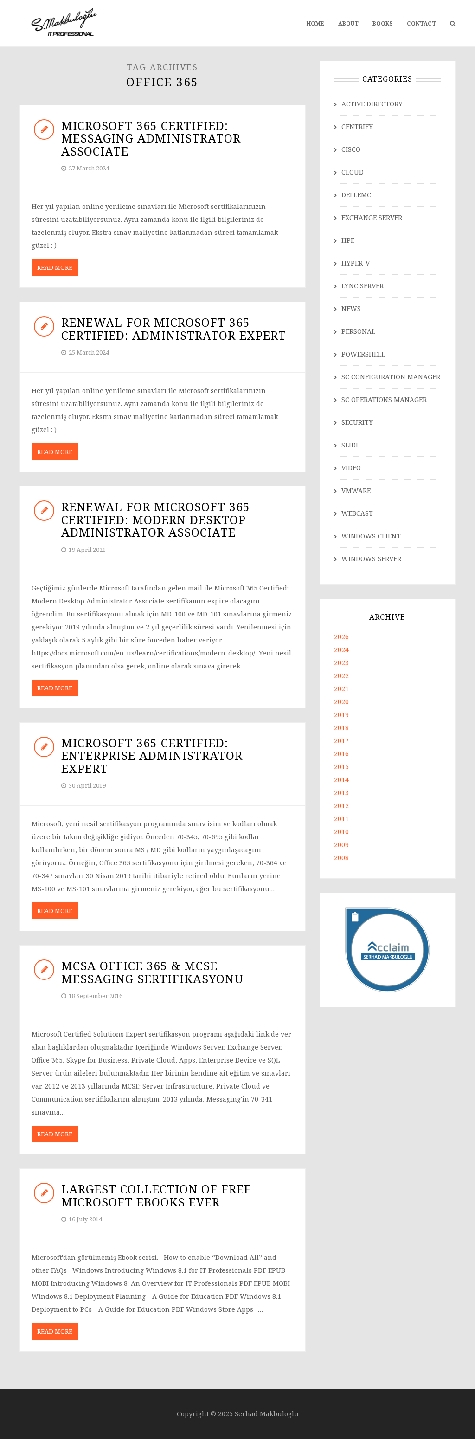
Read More (54, 267)
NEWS (351, 308)
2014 (341, 779)
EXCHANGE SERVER (371, 217)
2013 (341, 792)
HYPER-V (355, 263)
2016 (341, 753)
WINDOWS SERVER (371, 558)
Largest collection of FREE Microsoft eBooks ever (156, 1195)
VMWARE (356, 490)
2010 (341, 831)
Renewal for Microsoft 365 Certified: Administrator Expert (173, 328)
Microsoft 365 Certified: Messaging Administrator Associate (151, 138)
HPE (347, 240)
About (348, 23)
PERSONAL (358, 331)
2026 (341, 636)
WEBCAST (357, 513)
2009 (341, 844)
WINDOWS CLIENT (371, 536)
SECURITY (357, 422)
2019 (341, 714)
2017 (341, 740)
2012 (341, 805)
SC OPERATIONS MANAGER (384, 399)
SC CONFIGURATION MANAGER (390, 376)
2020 (341, 701)
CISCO (350, 149)
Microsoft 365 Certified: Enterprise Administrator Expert (152, 755)
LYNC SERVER (362, 285)
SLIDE (350, 445)
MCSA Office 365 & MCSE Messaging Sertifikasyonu (152, 972)
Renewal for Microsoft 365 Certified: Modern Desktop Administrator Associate (155, 519)
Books (382, 23)
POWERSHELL (363, 354)
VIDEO (351, 467)
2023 (341, 662)
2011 (341, 818)
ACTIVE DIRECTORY (372, 103)
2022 (341, 675)
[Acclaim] (387, 949)
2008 (341, 857)
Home (315, 23)
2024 (341, 649)
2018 (341, 727)
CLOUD (352, 172)
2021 (341, 688)
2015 (341, 766)
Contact (421, 23)
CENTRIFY (357, 126)
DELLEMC (356, 194)
